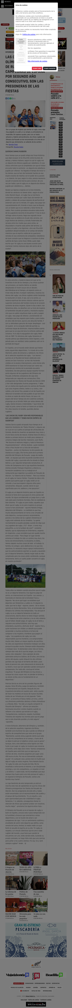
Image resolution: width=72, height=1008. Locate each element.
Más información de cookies (37, 61)
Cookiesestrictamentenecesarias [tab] (21, 41)
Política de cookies (28, 34)
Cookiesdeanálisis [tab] (21, 47)
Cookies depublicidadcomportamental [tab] (21, 60)
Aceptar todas (37, 68)
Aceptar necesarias (49, 68)
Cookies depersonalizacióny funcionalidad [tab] (21, 54)
